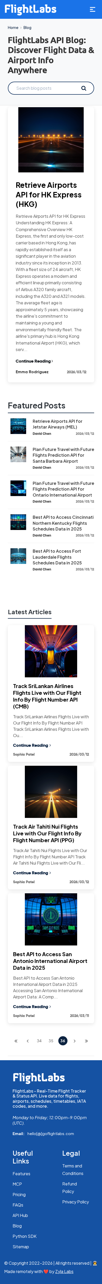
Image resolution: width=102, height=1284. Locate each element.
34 (39, 1040)
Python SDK (25, 1236)
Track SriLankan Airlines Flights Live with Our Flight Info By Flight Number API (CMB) (47, 696)
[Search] (83, 88)
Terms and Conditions (72, 1169)
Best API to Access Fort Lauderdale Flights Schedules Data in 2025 (57, 556)
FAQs (18, 1205)
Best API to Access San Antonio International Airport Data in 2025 (50, 961)
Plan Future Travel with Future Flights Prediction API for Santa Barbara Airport (63, 455)
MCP (17, 1184)
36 (62, 1040)
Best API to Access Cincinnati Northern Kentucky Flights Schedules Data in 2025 (63, 523)
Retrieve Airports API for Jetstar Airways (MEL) (57, 424)
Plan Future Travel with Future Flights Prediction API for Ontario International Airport (63, 489)
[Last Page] (86, 1040)
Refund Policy (69, 1187)
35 (51, 1040)
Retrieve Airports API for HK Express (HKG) (49, 194)
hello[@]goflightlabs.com (50, 1133)
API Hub (20, 1215)
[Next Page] (74, 1040)
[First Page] (15, 1040)
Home (13, 27)
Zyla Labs (64, 1271)
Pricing (19, 1194)
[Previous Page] (27, 1040)
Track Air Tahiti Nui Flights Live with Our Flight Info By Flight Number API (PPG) (47, 833)
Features (21, 1173)
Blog (27, 27)
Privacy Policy (75, 1201)
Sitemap (21, 1246)
